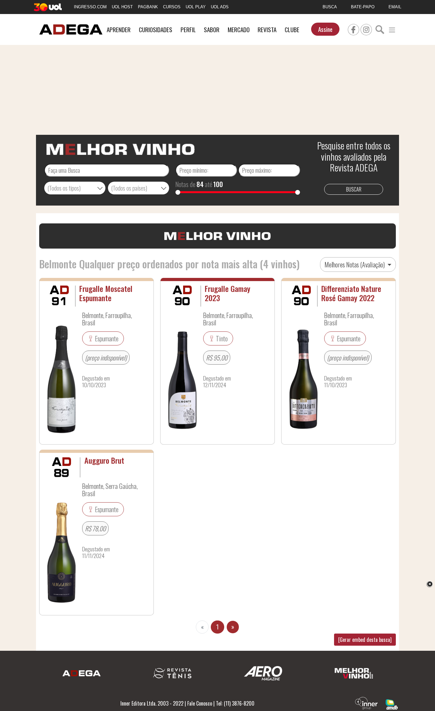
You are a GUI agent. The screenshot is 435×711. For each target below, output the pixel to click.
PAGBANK (148, 6)
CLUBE (292, 29)
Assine (325, 29)
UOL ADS (220, 6)
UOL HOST (122, 6)
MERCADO (239, 29)
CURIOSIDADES (155, 29)
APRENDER (119, 29)
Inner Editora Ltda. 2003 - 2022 (151, 703)
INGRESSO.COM (90, 6)
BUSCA (330, 6)
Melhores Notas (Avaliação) (355, 264)
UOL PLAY (196, 6)
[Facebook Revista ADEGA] (353, 29)
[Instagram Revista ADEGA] (366, 29)
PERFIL (188, 29)
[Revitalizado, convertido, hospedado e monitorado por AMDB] (392, 703)
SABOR (211, 29)
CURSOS (172, 6)
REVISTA (267, 29)
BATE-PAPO (362, 6)
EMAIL (395, 6)
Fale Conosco (199, 703)
